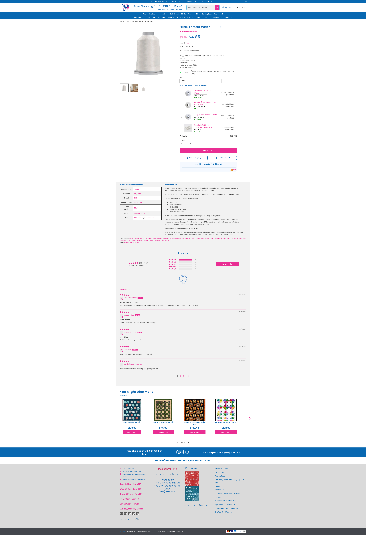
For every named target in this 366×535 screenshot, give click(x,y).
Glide (187, 43)
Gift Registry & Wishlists (224, 512)
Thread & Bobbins (154, 241)
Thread (136, 189)
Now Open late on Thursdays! (134, 479)
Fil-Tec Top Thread (146, 239)
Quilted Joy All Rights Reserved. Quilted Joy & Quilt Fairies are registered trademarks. (155, 531)
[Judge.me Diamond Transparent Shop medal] (183, 279)
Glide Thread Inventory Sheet (226, 501)
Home (122, 21)
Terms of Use (220, 476)
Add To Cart (208, 150)
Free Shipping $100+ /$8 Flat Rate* (158, 6)
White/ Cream (139, 213)
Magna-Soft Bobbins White (205, 115)
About (217, 486)
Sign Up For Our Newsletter (225, 504)
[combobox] (201, 7)
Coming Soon (207, 14)
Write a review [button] (227, 264)
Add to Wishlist (223, 158)
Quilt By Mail (174, 14)
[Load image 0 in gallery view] (124, 88)
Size (181, 77)
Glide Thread (195, 239)
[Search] (217, 7)
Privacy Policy (220, 472)
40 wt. (136, 208)
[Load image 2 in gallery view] (134, 88)
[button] (228, 7)
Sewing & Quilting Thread (139, 241)
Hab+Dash (138, 202)
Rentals (152, 14)
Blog (197, 14)
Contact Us (219, 490)
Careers (218, 497)
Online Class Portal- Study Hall (226, 508)
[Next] (188, 442)
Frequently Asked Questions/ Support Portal (229, 481)
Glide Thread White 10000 (144, 21)
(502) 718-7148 (128, 468)
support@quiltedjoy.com (132, 471)
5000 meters (149, 218)
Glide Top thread (232, 239)
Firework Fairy (157, 239)
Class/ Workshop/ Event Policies (227, 493)
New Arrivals (218, 14)
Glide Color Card (226, 234)
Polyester (137, 193)
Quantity (182, 140)
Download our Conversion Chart (227, 194)
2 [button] (180, 376)
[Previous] (177, 442)
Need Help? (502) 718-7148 (170, 9)
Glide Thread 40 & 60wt (218, 239)
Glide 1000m (130, 21)
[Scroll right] (249, 418)
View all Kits (123, 395)
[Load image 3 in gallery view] (143, 88)
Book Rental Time (167, 469)
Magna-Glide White (190, 228)
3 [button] (183, 376)
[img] (124, 295)
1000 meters (138, 218)
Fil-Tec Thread (134, 239)
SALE (128, 241)
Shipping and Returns (223, 468)
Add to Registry (194, 158)
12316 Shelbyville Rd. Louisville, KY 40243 (134, 475)
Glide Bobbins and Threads (181, 239)
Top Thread (165, 241)
